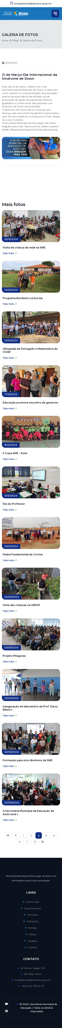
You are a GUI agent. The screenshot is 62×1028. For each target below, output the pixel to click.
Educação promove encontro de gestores (30, 402)
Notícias (32, 927)
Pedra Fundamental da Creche (23, 554)
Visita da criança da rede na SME (24, 247)
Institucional (32, 901)
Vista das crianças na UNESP (21, 605)
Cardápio (33, 941)
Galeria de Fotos (32, 40)
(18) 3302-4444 (32, 974)
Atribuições (32, 921)
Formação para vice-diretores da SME (27, 760)
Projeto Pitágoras (14, 655)
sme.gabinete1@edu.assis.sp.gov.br (33, 3)
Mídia (16, 40)
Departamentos (32, 908)
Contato (32, 947)
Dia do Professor (14, 503)
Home (5, 40)
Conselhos (32, 914)
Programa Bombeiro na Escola (23, 298)
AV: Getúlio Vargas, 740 (33, 968)
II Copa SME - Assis (15, 453)
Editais (32, 934)
